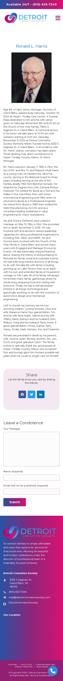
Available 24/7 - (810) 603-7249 (31, 4)
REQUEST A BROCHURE (24, 667)
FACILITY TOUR (26, 665)
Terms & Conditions (39, 675)
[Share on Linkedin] (41, 394)
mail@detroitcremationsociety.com (29, 597)
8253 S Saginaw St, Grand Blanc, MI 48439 (21, 583)
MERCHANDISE (42, 667)
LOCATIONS (12, 665)
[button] (58, 18)
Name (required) (13, 471)
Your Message (11, 428)
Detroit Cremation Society (41, 672)
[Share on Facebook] (22, 394)
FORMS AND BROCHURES (45, 665)
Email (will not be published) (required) (25, 485)
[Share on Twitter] (31, 394)
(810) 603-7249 (17, 591)
